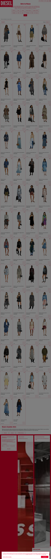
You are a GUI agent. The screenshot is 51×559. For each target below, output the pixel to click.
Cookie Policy (44, 554)
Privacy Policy (38, 554)
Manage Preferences (29, 554)
